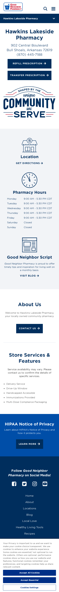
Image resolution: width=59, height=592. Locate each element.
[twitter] (24, 483)
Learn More (27, 443)
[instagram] (34, 483)
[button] (45, 9)
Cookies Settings (29, 587)
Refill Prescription (27, 63)
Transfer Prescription (27, 75)
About (29, 501)
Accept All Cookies (29, 572)
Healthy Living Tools (29, 527)
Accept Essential (29, 580)
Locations (29, 508)
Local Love (29, 520)
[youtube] (45, 483)
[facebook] (14, 483)
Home (29, 495)
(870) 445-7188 (29, 54)
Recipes (29, 533)
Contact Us (27, 328)
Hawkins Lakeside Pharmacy (20, 18)
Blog (29, 514)
